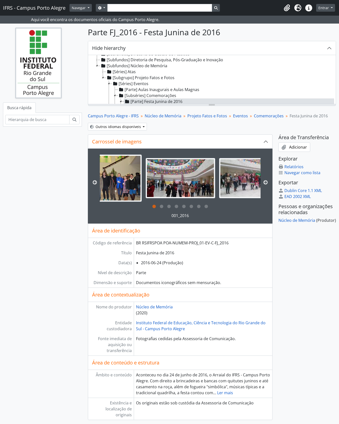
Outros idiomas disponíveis (118, 126)
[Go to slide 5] (183, 206)
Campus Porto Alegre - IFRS (113, 116)
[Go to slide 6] (191, 206)
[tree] (212, 80)
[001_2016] (180, 178)
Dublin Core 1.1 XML (303, 190)
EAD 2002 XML (297, 196)
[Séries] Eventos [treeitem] (133, 83)
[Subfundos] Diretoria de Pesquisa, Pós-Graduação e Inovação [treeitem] (165, 60)
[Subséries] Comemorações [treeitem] (150, 95)
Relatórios (294, 166)
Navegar (79, 7)
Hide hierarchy (109, 48)
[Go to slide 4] (176, 206)
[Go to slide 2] (161, 206)
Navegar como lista (302, 172)
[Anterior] (94, 182)
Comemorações (269, 116)
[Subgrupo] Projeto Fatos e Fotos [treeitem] (143, 77)
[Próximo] (265, 182)
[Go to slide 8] (206, 206)
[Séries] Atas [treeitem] (124, 71)
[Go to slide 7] (198, 206)
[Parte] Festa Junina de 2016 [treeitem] (156, 101)
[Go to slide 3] (169, 206)
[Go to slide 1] (154, 206)
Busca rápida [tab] (19, 107)
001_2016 (180, 215)
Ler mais (225, 392)
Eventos (240, 116)
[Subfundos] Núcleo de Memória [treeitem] (137, 65)
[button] (286, 7)
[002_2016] (254, 178)
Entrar (324, 7)
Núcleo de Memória (163, 116)
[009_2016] (107, 178)
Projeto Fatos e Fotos (207, 116)
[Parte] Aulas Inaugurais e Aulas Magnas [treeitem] (162, 89)
